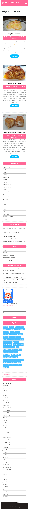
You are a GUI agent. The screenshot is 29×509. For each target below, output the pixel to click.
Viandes (5, 219)
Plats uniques (6, 202)
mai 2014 (5, 455)
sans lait (21, 359)
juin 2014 (5, 452)
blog (4, 280)
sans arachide (6, 359)
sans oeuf (5, 362)
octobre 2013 (6, 472)
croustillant (6, 331)
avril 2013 (5, 487)
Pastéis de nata (13, 282)
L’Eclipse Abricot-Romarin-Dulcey (16, 280)
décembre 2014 (7, 437)
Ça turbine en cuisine (10, 2)
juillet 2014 (5, 450)
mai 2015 (5, 425)
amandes (5, 326)
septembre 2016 (7, 388)
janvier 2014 (6, 464)
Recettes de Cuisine (8, 305)
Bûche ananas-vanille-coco (15, 277)
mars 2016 (5, 400)
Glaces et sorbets (7, 342)
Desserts (5, 179)
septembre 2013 (7, 474)
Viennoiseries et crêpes (8, 364)
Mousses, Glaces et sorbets (10, 197)
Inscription (5, 250)
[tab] (26, 3)
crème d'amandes (14, 331)
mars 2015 (5, 430)
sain (16, 357)
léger (17, 347)
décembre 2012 (7, 496)
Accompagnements (8, 167)
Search (14, 317)
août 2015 (5, 417)
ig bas (4, 347)
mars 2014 (5, 459)
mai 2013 (5, 484)
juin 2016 (5, 393)
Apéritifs (5, 170)
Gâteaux (5, 189)
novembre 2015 (7, 410)
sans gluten (14, 359)
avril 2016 (5, 398)
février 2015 (6, 432)
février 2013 (6, 492)
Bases (4, 172)
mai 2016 (5, 395)
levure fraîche (11, 347)
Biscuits (5, 175)
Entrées (5, 182)
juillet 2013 (5, 479)
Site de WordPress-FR (8, 260)
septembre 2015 (7, 415)
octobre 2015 (6, 413)
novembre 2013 (7, 469)
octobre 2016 (6, 385)
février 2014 (6, 462)
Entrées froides (7, 187)
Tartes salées (6, 214)
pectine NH (14, 352)
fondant (5, 339)
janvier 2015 (6, 435)
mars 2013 (5, 489)
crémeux (5, 337)
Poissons (5, 204)
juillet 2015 (5, 420)
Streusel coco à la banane (9, 236)
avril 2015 (5, 427)
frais (10, 339)
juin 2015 (5, 422)
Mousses (19, 349)
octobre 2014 (6, 442)
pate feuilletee (6, 352)
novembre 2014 (7, 440)
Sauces (4, 207)
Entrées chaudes (7, 184)
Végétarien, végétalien (8, 216)
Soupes (4, 209)
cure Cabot (11, 337)
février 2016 (6, 403)
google (4, 282)
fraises (14, 339)
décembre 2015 (7, 408)
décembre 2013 (7, 467)
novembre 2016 (7, 383)
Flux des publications (8, 255)
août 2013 (5, 477)
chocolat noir (21, 329)
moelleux (13, 349)
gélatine (21, 344)
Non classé (5, 199)
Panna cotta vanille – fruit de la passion (13, 239)
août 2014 (5, 447)
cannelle (5, 329)
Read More (15, 56)
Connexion (5, 252)
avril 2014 (5, 457)
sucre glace (12, 362)
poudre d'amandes (16, 354)
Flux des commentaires (9, 257)
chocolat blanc (12, 329)
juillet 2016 (5, 390)
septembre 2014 (7, 445)
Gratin (4, 194)
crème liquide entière (17, 334)
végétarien (5, 367)
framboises (20, 339)
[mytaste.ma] (6, 374)
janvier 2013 (6, 494)
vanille (18, 362)
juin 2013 (5, 482)
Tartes (4, 212)
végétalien (18, 364)
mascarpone (6, 349)
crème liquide (6, 334)
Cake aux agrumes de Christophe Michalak (14, 241)
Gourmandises (6, 192)
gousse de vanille (7, 344)
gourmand (15, 342)
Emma (4, 269)
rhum (12, 357)
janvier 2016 (6, 405)
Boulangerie (6, 177)
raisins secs (6, 357)
